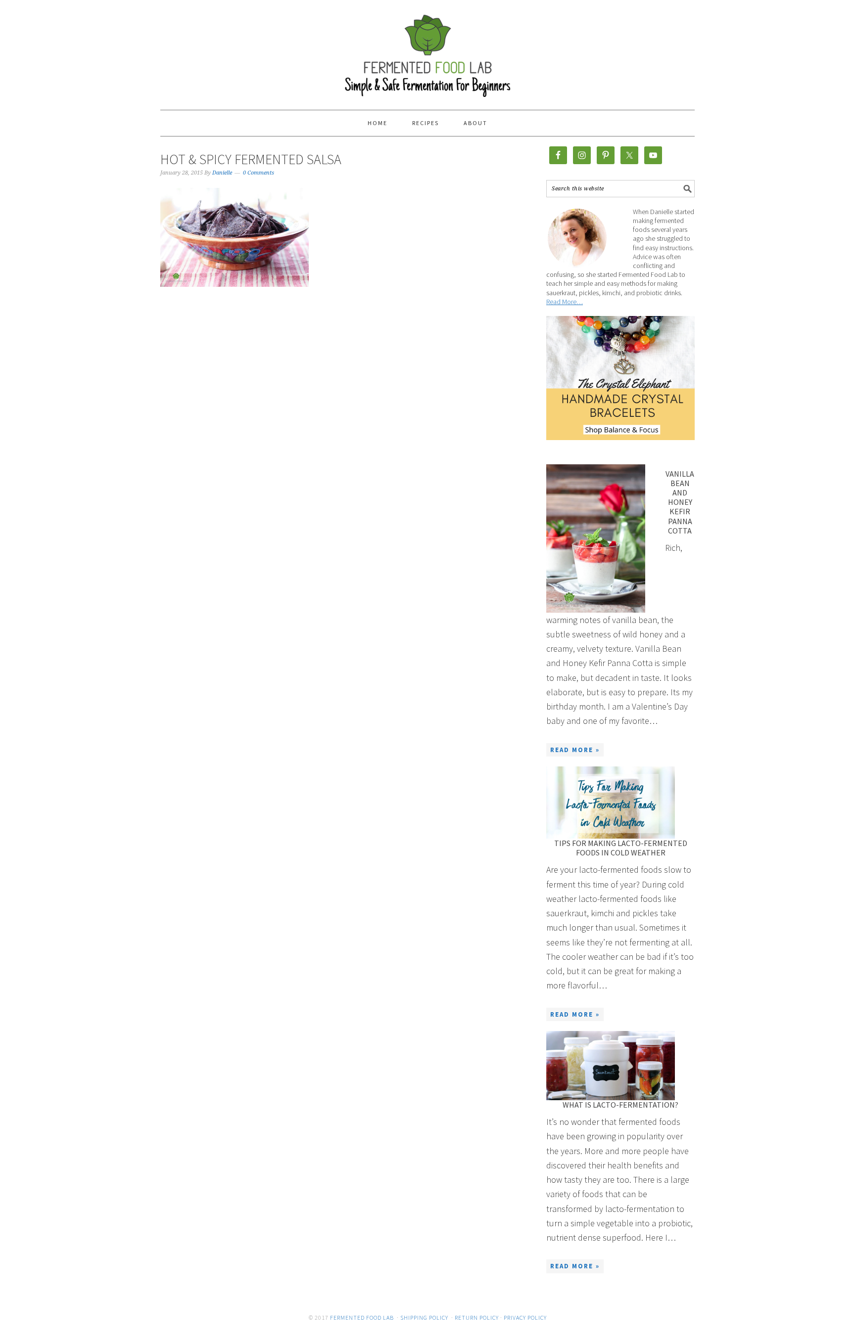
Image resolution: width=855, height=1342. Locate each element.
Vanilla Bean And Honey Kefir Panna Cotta (679, 502)
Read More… (564, 301)
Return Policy (477, 1317)
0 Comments (258, 173)
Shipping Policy (424, 1317)
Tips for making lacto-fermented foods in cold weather (620, 847)
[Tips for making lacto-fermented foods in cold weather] (610, 802)
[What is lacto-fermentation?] (610, 1065)
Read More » (575, 750)
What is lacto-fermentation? (620, 1105)
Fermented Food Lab (427, 50)
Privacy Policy (525, 1317)
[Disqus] (328, 460)
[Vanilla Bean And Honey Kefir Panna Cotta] (595, 538)
